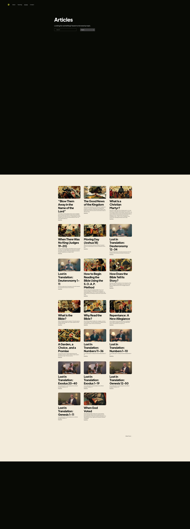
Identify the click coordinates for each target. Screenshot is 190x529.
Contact (32, 4)
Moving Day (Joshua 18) (91, 240)
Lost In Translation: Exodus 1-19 (91, 380)
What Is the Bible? (65, 316)
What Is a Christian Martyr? (115, 204)
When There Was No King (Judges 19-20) (69, 242)
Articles (26, 4)
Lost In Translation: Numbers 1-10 (119, 347)
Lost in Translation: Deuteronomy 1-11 (69, 279)
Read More (60, 219)
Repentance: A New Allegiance (120, 316)
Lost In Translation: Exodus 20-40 (67, 380)
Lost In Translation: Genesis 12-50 (119, 380)
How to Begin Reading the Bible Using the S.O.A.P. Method (93, 280)
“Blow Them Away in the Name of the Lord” (66, 206)
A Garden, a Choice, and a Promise (67, 347)
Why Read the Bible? (93, 316)
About (13, 4)
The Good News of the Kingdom (94, 202)
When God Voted (91, 409)
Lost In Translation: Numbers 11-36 (93, 347)
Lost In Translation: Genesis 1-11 (66, 411)
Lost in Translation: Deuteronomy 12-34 (119, 244)
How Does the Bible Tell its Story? (119, 277)
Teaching (20, 4)
